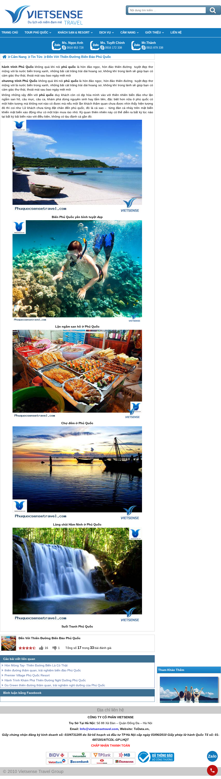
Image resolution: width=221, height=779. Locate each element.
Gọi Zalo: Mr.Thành (136, 45)
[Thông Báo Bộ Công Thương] (155, 763)
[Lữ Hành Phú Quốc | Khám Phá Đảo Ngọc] (4, 56)
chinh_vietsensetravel (102, 47)
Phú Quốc (29, 81)
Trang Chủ (54, 14)
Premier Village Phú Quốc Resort (27, 675)
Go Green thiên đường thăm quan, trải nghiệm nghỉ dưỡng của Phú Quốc (55, 685)
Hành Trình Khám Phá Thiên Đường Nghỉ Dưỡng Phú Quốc (45, 680)
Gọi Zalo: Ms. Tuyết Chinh (95, 45)
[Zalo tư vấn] (212, 756)
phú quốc (71, 81)
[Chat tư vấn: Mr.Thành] (143, 47)
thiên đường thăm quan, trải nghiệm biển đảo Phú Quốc (43, 670)
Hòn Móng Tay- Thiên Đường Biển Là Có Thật (36, 665)
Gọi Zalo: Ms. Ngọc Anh (56, 45)
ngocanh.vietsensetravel (64, 47)
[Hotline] (212, 770)
